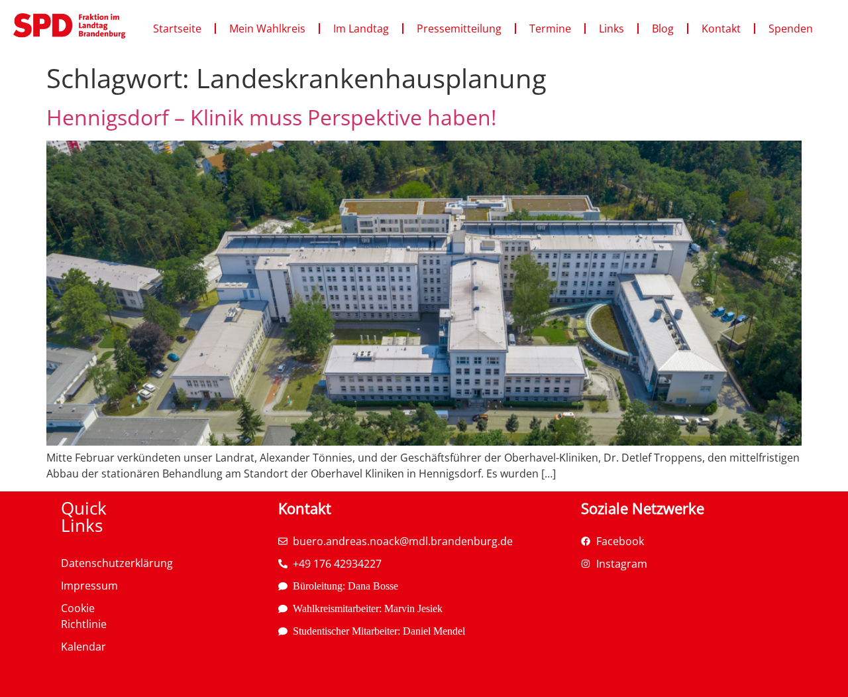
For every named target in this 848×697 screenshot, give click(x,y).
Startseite (177, 28)
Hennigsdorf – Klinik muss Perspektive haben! (271, 117)
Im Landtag (361, 28)
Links (611, 28)
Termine (550, 28)
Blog (663, 28)
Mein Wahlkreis (267, 28)
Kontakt (721, 28)
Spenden (790, 28)
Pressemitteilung (459, 28)
